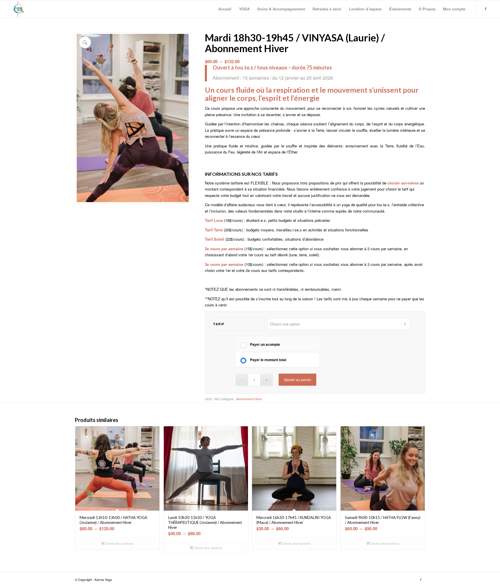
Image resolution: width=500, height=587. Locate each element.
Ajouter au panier (297, 379)
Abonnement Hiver (249, 398)
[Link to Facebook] (485, 8)
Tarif (219, 324)
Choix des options (119, 543)
